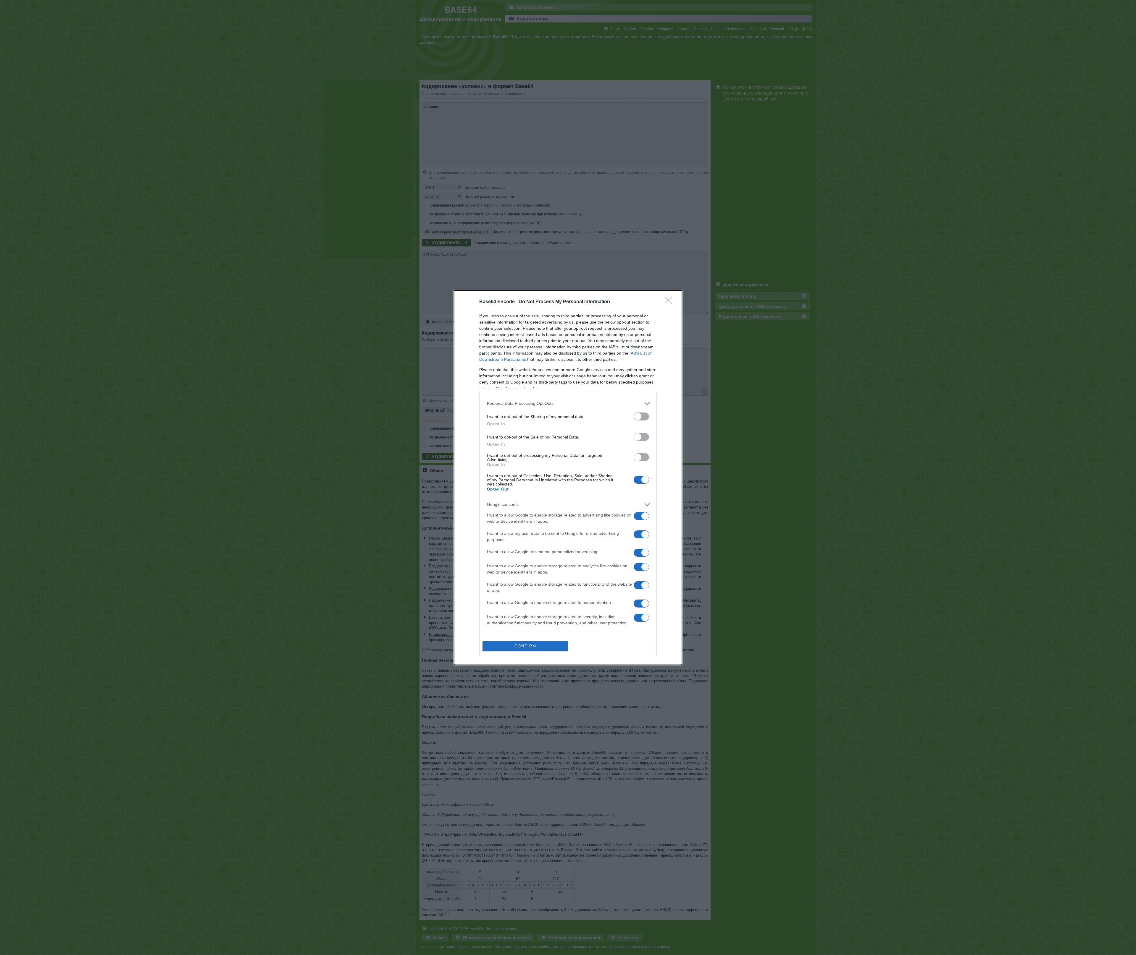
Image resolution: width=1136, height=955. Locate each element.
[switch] (641, 416)
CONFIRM (525, 646)
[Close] (670, 302)
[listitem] (568, 403)
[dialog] (568, 477)
